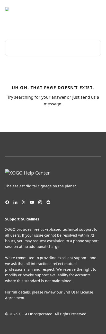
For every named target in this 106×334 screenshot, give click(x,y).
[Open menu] (96, 9)
